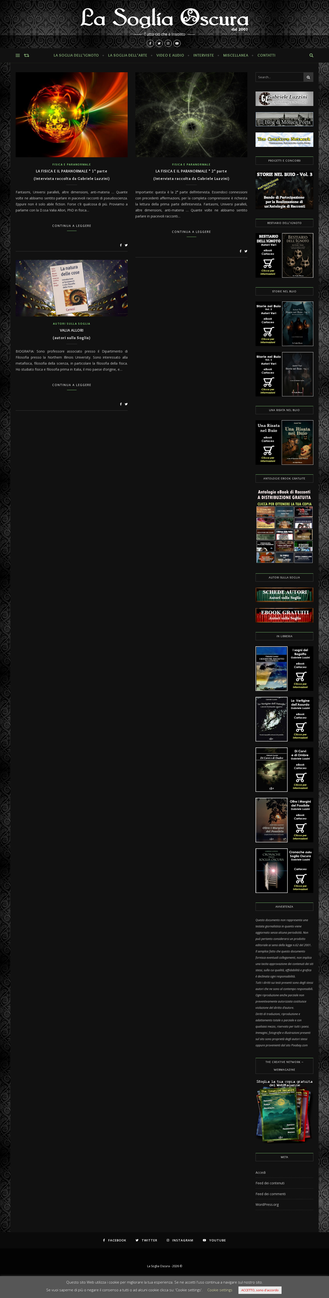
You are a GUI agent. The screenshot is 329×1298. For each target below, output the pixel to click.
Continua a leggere (71, 226)
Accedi (261, 1172)
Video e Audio (170, 55)
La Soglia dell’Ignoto (76, 55)
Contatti (266, 55)
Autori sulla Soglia (71, 323)
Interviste (203, 55)
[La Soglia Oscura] (164, 24)
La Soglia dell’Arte (127, 55)
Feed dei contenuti (270, 1183)
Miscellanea (235, 55)
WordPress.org (267, 1204)
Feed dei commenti (271, 1194)
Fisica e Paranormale (72, 164)
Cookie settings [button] (219, 1289)
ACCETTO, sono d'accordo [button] (260, 1290)
